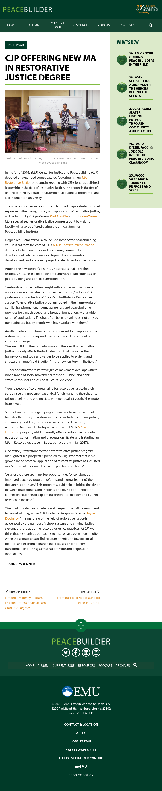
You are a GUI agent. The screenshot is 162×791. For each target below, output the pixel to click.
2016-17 (20, 45)
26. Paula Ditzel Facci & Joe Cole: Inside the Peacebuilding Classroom (141, 153)
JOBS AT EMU (81, 741)
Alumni (34, 25)
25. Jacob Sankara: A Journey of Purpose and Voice (140, 182)
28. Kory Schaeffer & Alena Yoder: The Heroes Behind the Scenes (140, 86)
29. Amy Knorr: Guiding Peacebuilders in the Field (141, 58)
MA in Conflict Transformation (73, 245)
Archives (127, 25)
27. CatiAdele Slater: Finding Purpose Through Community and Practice (140, 120)
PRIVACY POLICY (81, 775)
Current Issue (57, 25)
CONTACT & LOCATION (81, 724)
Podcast (105, 25)
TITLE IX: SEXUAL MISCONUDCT (81, 758)
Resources (81, 25)
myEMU (81, 766)
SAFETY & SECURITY (81, 750)
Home (11, 25)
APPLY (81, 733)
